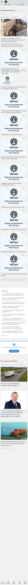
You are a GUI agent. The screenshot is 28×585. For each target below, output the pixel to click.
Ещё (25, 17)
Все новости (4, 335)
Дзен (2, 388)
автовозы (19, 10)
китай (23, 10)
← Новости (3, 7)
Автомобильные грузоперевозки (14, 17)
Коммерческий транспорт (7, 448)
